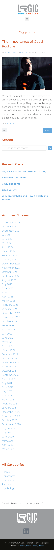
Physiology (8, 480)
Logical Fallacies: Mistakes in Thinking (24, 171)
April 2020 (7, 445)
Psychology (8, 488)
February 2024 (10, 255)
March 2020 (8, 449)
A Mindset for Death (14, 177)
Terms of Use (25, 545)
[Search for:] (24, 148)
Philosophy (8, 476)
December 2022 (11, 313)
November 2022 (11, 317)
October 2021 (9, 370)
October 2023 (9, 272)
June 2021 (7, 387)
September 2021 (11, 375)
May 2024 (7, 243)
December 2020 (11, 412)
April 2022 (7, 346)
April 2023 (7, 296)
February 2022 (10, 354)
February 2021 (9, 403)
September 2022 (11, 325)
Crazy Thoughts (11, 183)
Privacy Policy (38, 545)
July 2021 (7, 383)
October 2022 (9, 321)
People (6, 472)
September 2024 (11, 230)
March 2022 (8, 350)
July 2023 (7, 284)
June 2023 (7, 288)
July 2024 (7, 235)
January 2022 (9, 358)
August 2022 (9, 329)
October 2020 (9, 420)
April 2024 (7, 247)
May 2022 (7, 342)
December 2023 (11, 263)
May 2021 (7, 391)
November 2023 (11, 267)
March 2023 (8, 300)
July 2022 (7, 333)
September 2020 (11, 424)
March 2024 (8, 251)
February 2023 (10, 305)
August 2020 (9, 428)
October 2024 (9, 226)
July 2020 (7, 432)
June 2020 (8, 436)
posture (10, 123)
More (47, 130)
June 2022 (7, 338)
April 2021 (7, 395)
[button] (27, 19)
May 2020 (7, 440)
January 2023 (9, 309)
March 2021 (8, 399)
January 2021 (9, 407)
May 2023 (7, 292)
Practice (23, 52)
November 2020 (11, 416)
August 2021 (9, 379)
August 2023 (9, 280)
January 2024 (9, 259)
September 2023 (11, 276)
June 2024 (8, 239)
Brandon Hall (10, 52)
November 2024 (11, 222)
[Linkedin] (26, 531)
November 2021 (10, 366)
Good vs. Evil (9, 190)
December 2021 (10, 362)
